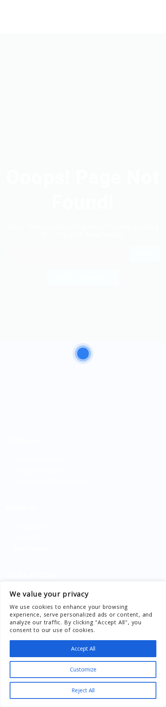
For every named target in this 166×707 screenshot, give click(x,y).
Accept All (83, 648)
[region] (83, 644)
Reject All (83, 690)
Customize (83, 669)
